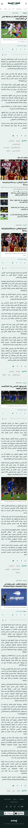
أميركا (8, 789)
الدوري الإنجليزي (16, 568)
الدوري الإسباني (16, 143)
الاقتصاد (5, 7)
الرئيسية (25, 7)
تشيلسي (7, 568)
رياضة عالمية (15, 11)
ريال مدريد (6, 146)
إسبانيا (8, 149)
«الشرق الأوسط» (20, 44)
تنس (13, 789)
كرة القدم (11, 139)
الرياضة (25, 12)
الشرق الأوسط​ (19, 7)
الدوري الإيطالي (16, 373)
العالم (13, 7)
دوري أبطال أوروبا (15, 146)
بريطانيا (18, 571)
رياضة (18, 789)
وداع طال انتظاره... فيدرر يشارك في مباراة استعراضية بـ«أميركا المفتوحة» (15, 584)
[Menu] (26, 3)
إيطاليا (4, 373)
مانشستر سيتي (16, 149)
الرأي (10, 7)
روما (9, 373)
